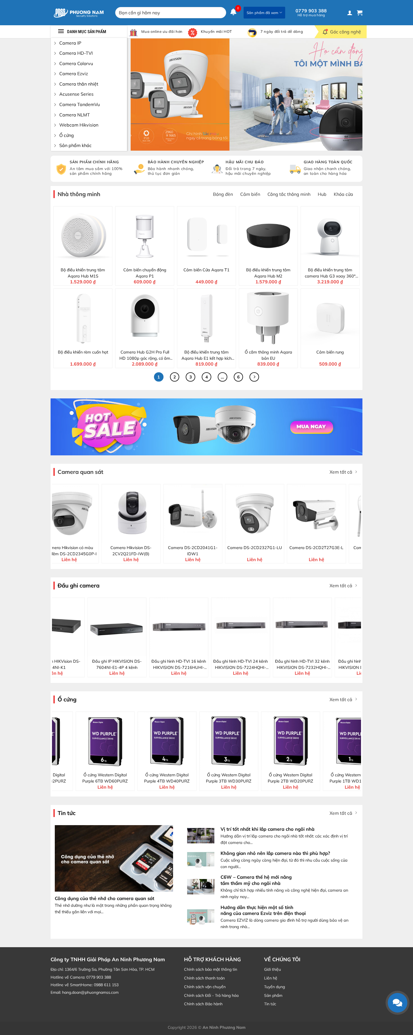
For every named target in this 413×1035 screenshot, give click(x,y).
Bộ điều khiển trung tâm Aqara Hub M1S (83, 273)
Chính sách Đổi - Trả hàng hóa (211, 995)
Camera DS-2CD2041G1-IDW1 (74, 550)
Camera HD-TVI (76, 53)
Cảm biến (250, 194)
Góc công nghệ (345, 32)
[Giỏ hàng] (359, 12)
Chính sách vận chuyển (205, 986)
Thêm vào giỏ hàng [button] (86, 259)
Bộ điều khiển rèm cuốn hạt (83, 352)
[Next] (351, 94)
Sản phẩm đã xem (262, 12)
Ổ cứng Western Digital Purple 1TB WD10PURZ (242, 778)
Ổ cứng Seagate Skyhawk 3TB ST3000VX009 (304, 778)
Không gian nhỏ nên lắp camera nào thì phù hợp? (275, 853)
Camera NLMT (74, 115)
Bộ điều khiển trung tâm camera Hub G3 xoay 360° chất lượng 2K (330, 273)
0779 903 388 (311, 12)
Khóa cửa (343, 194)
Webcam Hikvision (78, 125)
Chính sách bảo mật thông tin (210, 969)
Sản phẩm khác (75, 145)
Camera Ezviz (73, 73)
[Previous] (142, 94)
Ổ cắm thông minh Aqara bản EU (268, 355)
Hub (322, 194)
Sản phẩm (273, 995)
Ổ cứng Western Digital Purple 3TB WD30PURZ (119, 778)
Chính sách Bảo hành (203, 1003)
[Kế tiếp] (254, 377)
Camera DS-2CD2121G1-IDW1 (260, 550)
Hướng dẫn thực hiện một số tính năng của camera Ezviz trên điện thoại (263, 910)
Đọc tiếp (79, 651)
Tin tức (270, 1003)
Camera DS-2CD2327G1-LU (136, 547)
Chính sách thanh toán (204, 978)
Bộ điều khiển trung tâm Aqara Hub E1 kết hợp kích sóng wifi (206, 355)
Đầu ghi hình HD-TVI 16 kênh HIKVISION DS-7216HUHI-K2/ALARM (76, 665)
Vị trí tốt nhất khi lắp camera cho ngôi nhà (267, 829)
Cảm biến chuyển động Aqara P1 (144, 273)
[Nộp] (220, 12)
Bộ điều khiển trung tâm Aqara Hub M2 (268, 273)
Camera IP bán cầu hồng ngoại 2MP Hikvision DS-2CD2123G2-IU (321, 551)
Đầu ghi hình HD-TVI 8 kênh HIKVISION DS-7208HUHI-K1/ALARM (323, 665)
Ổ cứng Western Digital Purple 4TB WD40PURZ (57, 778)
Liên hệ (270, 978)
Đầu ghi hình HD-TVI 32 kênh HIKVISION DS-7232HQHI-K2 (199, 665)
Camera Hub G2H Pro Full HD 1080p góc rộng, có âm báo (144, 355)
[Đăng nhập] (350, 12)
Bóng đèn (223, 194)
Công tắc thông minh (288, 194)
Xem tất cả (341, 472)
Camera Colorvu (76, 63)
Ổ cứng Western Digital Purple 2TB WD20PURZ (180, 778)
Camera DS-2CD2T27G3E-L (198, 547)
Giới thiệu (272, 969)
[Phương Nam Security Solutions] (79, 12)
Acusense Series (76, 94)
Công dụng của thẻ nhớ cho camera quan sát (104, 898)
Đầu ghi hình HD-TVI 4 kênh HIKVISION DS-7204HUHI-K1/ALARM (261, 665)
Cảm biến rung (330, 352)
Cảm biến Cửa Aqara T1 (206, 269)
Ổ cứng (66, 135)
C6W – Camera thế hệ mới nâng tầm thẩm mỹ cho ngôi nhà (256, 880)
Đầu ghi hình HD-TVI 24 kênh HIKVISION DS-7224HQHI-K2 (137, 665)
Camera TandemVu (79, 104)
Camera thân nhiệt (78, 84)
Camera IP (70, 43)
